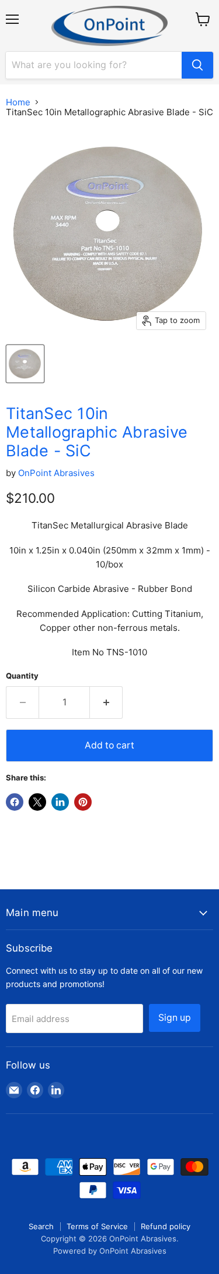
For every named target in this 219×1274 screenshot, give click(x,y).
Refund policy (165, 1226)
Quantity (22, 676)
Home (18, 102)
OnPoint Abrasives (56, 472)
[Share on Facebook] (14, 802)
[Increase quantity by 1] (106, 702)
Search (41, 1226)
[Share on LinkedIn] (60, 802)
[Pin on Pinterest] (83, 802)
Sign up (174, 1017)
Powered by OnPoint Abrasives (109, 1250)
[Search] (197, 65)
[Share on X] (37, 802)
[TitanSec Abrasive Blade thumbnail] (25, 363)
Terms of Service (97, 1226)
